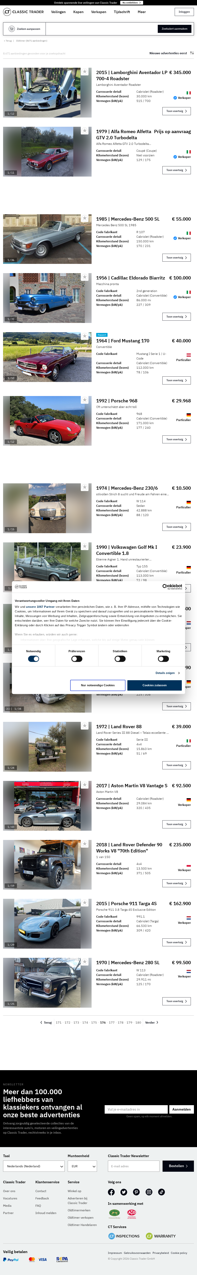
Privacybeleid (161, 1253)
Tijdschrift (122, 12)
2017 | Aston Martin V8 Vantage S (132, 785)
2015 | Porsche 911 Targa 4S (126, 903)
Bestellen (176, 1166)
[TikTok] (161, 1192)
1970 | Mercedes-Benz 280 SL (128, 962)
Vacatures (10, 1198)
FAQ (38, 1205)
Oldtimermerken (79, 1210)
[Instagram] (149, 1192)
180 (138, 1022)
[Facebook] (111, 1192)
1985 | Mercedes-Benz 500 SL (128, 219)
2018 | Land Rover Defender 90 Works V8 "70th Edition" (129, 847)
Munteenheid (78, 1156)
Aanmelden (181, 1109)
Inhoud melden (45, 1213)
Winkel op (74, 1191)
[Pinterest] (136, 1192)
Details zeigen (165, 673)
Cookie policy (179, 1253)
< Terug (8, 40)
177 (112, 1022)
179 (129, 1022)
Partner (8, 1213)
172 (67, 1022)
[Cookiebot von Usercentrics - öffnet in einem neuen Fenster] (165, 587)
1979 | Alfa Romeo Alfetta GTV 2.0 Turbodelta (123, 134)
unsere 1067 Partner (40, 606)
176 (103, 1022)
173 (76, 1022)
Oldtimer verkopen (80, 1217)
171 (59, 1022)
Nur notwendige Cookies (98, 685)
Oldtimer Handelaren (82, 1225)
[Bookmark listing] (84, 71)
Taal (6, 1156)
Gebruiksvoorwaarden (137, 1253)
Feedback (42, 1198)
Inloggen (184, 11)
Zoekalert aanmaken (174, 28)
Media (7, 1205)
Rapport (102, 334)
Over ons (9, 1191)
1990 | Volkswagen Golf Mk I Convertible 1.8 (126, 550)
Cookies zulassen (155, 685)
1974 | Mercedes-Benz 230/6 (127, 488)
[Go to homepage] (23, 12)
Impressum (115, 1253)
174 (85, 1022)
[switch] (76, 659)
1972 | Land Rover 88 (119, 726)
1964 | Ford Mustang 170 (122, 341)
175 (94, 1022)
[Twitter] (123, 1192)
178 (121, 1022)
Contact (40, 1191)
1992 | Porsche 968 (116, 401)
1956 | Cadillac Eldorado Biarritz (130, 278)
